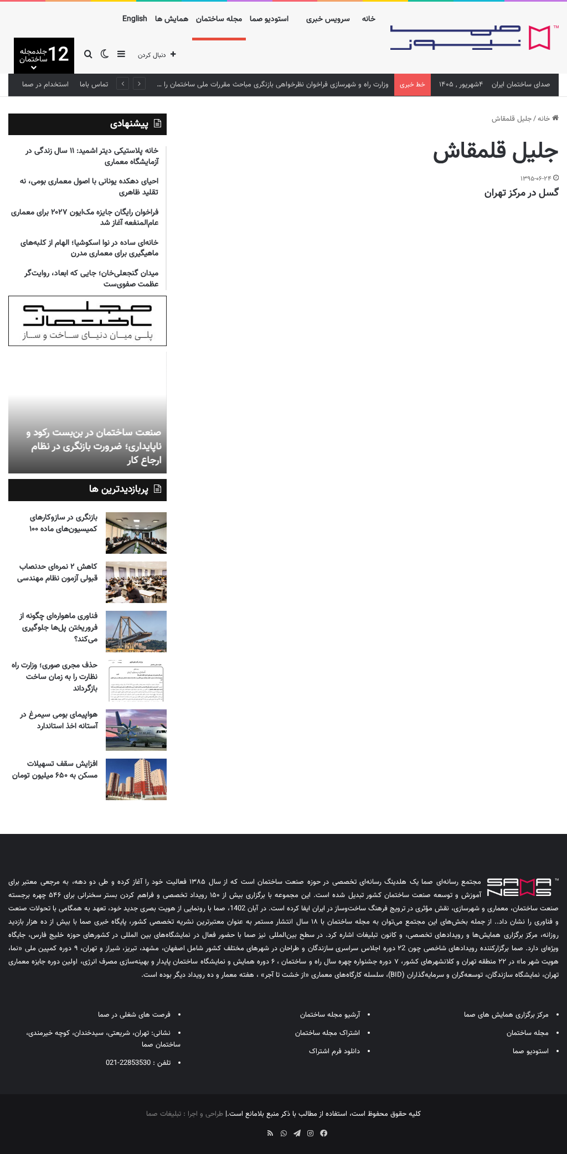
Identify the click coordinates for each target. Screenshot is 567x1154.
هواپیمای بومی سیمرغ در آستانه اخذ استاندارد (58, 721)
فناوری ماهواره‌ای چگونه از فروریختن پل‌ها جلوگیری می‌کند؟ (58, 628)
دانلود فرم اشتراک (334, 1051)
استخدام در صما (45, 84)
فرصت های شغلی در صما (134, 1015)
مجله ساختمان (219, 19)
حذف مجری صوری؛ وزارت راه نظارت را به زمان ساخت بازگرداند (54, 677)
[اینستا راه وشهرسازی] (243, 1129)
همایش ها (171, 19)
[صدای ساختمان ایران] (474, 37)
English (134, 19)
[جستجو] (88, 56)
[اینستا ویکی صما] (257, 1129)
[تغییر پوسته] (104, 56)
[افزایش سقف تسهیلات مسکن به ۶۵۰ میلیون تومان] (136, 779)
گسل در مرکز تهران (521, 193)
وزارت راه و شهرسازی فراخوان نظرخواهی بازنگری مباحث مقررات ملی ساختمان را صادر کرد (263, 84)
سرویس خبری (328, 19)
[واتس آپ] (283, 1133)
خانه (368, 19)
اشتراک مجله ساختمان (327, 1033)
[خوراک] (270, 1133)
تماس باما (94, 84)
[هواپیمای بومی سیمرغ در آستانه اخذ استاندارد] (136, 730)
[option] (87, 412)
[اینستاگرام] (310, 1133)
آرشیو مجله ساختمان (330, 1015)
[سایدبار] (121, 56)
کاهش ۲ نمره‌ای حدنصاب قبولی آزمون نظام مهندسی (57, 573)
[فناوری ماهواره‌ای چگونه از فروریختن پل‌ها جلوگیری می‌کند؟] (136, 631)
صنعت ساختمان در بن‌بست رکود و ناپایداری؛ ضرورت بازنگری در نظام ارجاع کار (93, 446)
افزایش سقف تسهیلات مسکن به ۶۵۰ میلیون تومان (54, 770)
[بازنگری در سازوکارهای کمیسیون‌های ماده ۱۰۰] (136, 533)
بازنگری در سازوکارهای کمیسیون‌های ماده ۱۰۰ (63, 523)
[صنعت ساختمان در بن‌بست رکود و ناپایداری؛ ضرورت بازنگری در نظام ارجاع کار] (87, 412)
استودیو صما (269, 19)
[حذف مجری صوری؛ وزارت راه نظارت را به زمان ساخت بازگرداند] (136, 681)
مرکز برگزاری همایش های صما (506, 1015)
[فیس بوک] (323, 1133)
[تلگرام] (296, 1133)
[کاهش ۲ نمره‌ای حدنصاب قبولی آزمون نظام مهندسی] (136, 582)
